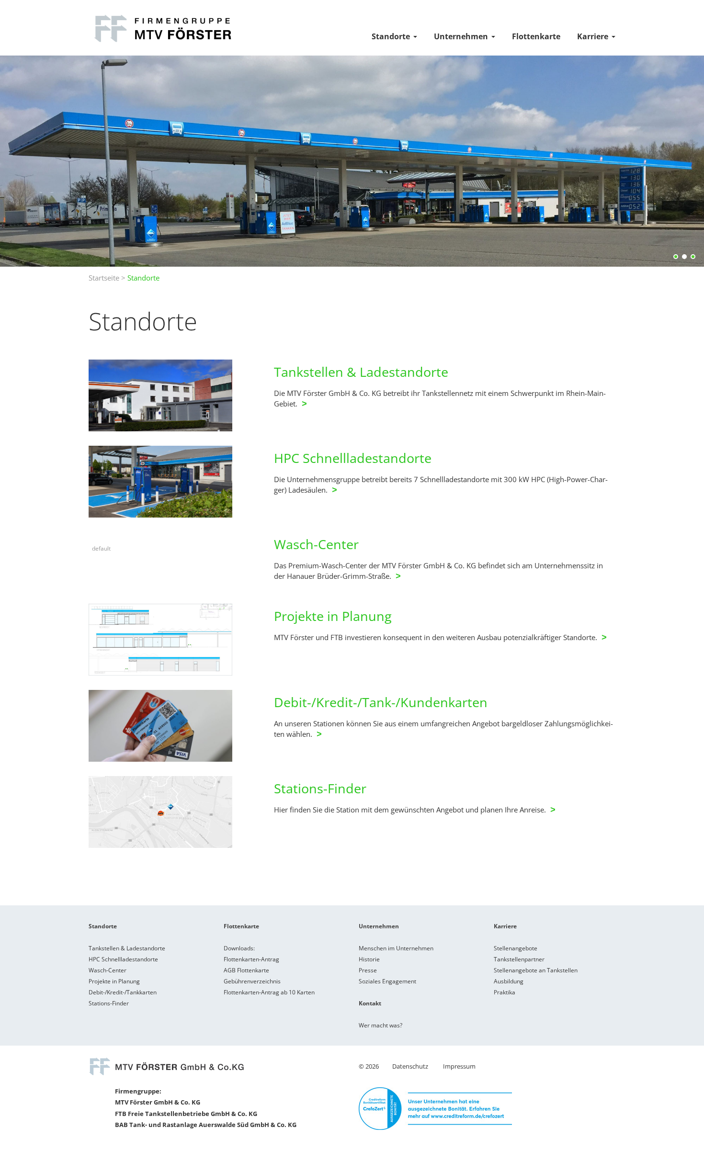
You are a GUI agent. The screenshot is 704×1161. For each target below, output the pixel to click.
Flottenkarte (536, 36)
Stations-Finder (320, 788)
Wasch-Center (316, 544)
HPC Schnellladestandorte (354, 458)
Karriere (592, 36)
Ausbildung (508, 981)
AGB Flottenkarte (246, 970)
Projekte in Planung (333, 616)
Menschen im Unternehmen (396, 948)
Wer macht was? (380, 1025)
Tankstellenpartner (519, 959)
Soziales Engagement (387, 981)
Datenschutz (410, 1066)
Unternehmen (461, 36)
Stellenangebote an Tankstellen (536, 970)
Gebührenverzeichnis (252, 981)
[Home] (162, 42)
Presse (368, 970)
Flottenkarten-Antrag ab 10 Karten (269, 992)
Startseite (104, 277)
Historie (369, 959)
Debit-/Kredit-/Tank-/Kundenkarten (381, 702)
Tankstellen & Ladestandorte (361, 372)
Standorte (391, 36)
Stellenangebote (515, 948)
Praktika (504, 992)
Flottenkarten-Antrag (251, 959)
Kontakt (370, 1003)
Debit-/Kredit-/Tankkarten (123, 992)
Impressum (459, 1066)
